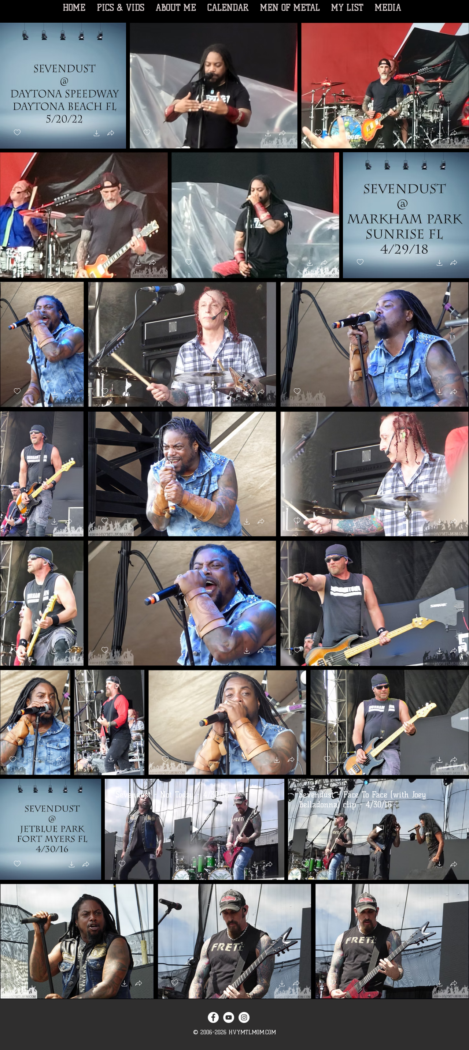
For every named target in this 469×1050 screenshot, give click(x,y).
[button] (97, 134)
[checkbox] (17, 132)
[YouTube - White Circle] (228, 1017)
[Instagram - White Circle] (244, 1017)
